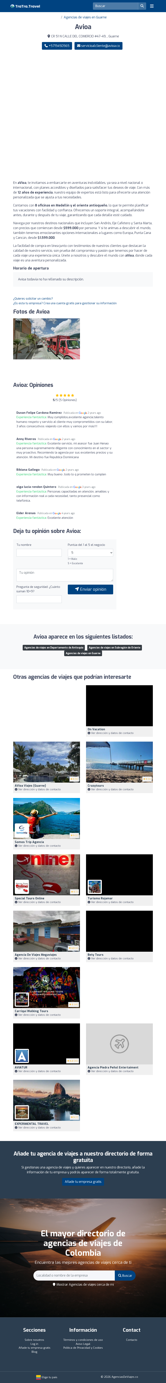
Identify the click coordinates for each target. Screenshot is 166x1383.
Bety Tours (95, 955)
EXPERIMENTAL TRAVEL (32, 1124)
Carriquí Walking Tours (31, 1011)
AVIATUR (21, 1067)
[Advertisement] (83, 84)
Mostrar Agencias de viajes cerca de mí (85, 1284)
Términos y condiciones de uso (83, 1340)
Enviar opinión (92, 589)
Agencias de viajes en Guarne (85, 17)
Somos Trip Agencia (29, 842)
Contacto (131, 1340)
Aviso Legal (83, 1344)
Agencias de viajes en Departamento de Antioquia (53, 647)
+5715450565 (58, 46)
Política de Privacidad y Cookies (83, 1347)
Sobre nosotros (34, 1340)
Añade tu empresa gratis (83, 1182)
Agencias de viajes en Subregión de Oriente (114, 647)
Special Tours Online (29, 898)
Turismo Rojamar (100, 898)
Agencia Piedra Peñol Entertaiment (113, 1067)
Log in (34, 1344)
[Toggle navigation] (152, 6)
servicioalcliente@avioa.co (100, 46)
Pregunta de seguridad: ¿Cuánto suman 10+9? (38, 589)
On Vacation (96, 729)
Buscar (126, 1276)
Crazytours (96, 786)
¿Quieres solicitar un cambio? (33, 299)
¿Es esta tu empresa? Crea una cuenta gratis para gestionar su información (65, 303)
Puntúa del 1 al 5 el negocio (86, 545)
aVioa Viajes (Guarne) (30, 786)
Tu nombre (23, 545)
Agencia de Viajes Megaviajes (36, 955)
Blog (34, 1352)
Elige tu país (49, 1377)
